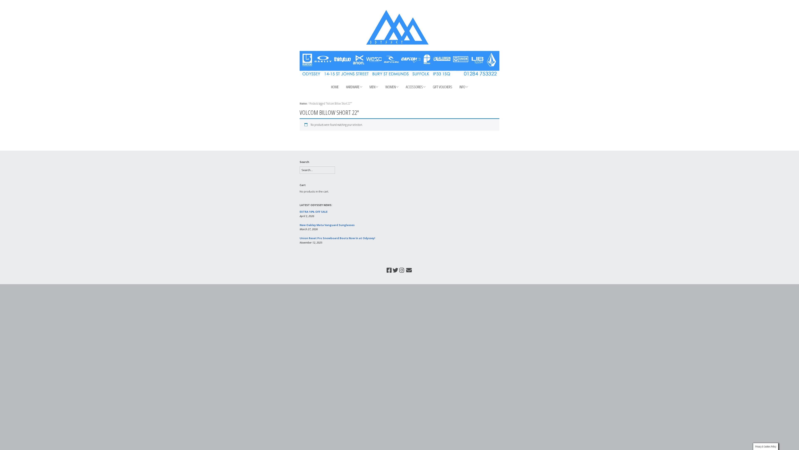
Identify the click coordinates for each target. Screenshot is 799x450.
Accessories (414, 86)
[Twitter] (395, 270)
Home (335, 86)
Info (462, 86)
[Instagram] (401, 270)
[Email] (408, 270)
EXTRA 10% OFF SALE (314, 212)
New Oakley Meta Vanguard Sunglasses (327, 225)
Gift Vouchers (442, 86)
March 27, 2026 (309, 229)
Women (390, 86)
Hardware (353, 86)
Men (372, 86)
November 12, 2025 (311, 242)
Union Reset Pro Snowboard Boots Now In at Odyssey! (337, 238)
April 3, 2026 (307, 216)
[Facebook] (389, 270)
